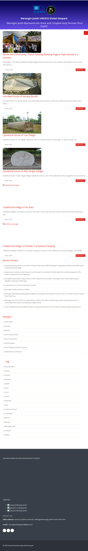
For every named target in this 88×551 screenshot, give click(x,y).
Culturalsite (9, 322)
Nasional (8, 379)
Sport (7, 388)
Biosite (7, 330)
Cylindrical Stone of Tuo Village (19, 135)
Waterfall (8, 401)
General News (10, 343)
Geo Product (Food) (11, 335)
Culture (7, 371)
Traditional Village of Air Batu (18, 207)
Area (6, 405)
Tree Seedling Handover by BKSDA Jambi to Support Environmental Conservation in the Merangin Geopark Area (43, 307)
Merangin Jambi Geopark (24, 546)
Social (7, 396)
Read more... (80, 70)
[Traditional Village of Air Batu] (44, 195)
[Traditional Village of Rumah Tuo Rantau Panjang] (44, 234)
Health (7, 384)
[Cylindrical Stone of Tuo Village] (44, 123)
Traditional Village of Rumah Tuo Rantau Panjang (29, 246)
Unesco (7, 375)
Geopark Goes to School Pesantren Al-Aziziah (20, 285)
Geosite (7, 326)
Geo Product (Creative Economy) (16, 347)
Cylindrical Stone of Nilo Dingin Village (23, 171)
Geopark (8, 431)
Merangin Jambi (10, 426)
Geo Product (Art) (10, 339)
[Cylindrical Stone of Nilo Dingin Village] (44, 159)
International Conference (13, 352)
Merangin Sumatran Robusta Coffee (17, 289)
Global (7, 435)
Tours (7, 392)
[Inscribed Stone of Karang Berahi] (44, 84)
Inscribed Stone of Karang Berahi (20, 96)
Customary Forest (11, 409)
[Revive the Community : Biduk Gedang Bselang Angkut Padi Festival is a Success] (44, 42)
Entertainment (10, 367)
